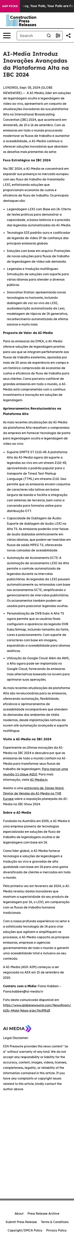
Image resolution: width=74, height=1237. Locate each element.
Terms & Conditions (54, 1222)
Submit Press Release (21, 1222)
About (19, 1213)
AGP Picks (10, 6)
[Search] (48, 35)
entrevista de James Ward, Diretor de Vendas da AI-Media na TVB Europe (33, 793)
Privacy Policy (56, 1230)
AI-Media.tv (38, 780)
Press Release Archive (43, 1213)
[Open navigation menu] (7, 35)
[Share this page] (68, 35)
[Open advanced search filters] (57, 35)
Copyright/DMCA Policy (25, 1230)
